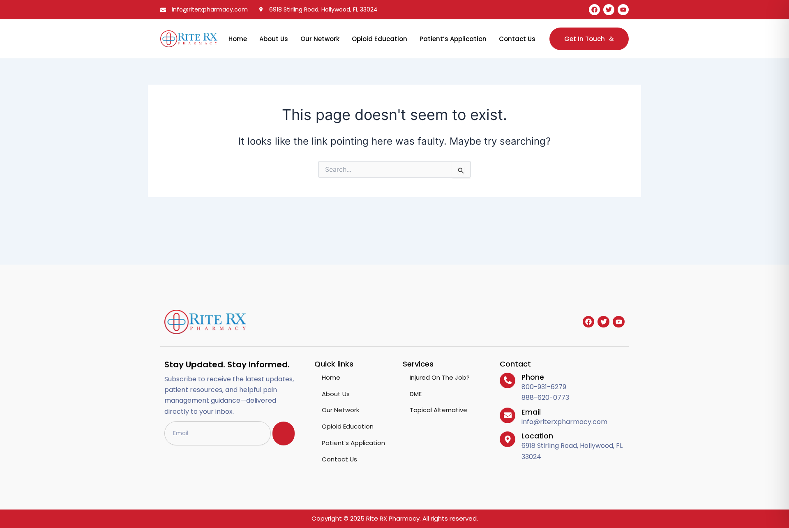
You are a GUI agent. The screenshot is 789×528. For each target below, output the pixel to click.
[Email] (507, 415)
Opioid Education (379, 39)
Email (531, 412)
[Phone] (507, 380)
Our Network (319, 39)
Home (237, 39)
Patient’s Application (453, 39)
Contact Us (517, 39)
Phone (532, 377)
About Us (273, 39)
